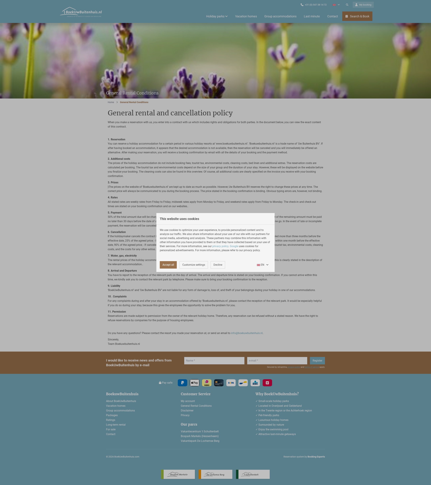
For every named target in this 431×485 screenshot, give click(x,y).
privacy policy (220, 246)
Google (234, 246)
